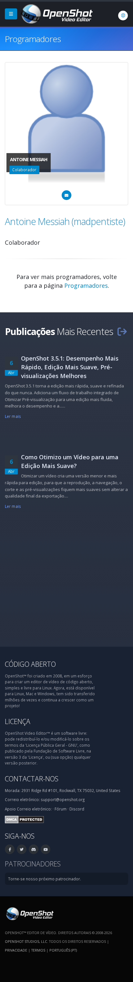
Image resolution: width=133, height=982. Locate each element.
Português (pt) (63, 950)
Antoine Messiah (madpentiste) (65, 221)
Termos (38, 950)
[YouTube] (45, 849)
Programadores (86, 285)
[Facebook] (10, 849)
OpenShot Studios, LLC (26, 941)
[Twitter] (21, 849)
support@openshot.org (63, 799)
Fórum (60, 808)
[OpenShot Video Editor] (56, 13)
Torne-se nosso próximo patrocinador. (44, 878)
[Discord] (33, 849)
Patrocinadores (33, 863)
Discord (76, 808)
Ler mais (13, 416)
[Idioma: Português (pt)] (123, 15)
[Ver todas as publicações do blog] (122, 331)
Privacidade (16, 950)
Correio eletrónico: (34, 808)
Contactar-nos (31, 778)
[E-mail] (66, 195)
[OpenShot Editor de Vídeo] (29, 913)
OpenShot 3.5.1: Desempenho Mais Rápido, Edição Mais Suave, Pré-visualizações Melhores (69, 367)
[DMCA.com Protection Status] (24, 818)
